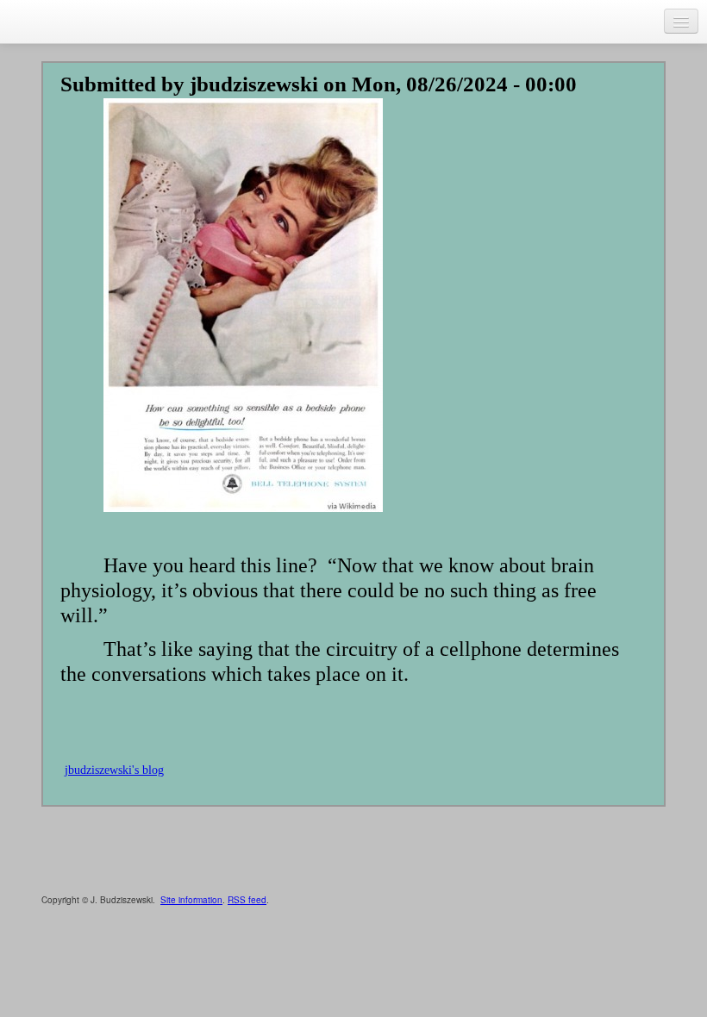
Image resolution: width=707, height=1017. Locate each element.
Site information (191, 900)
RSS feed (247, 900)
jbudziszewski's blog (114, 770)
